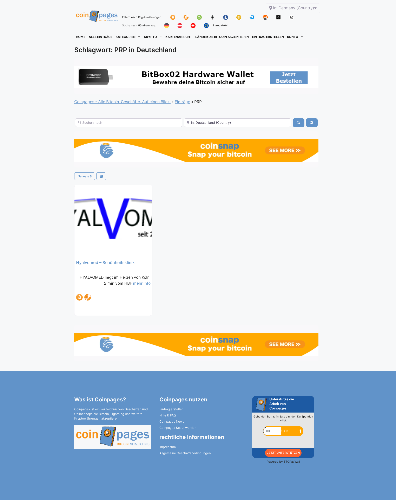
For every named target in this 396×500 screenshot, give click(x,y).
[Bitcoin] (79, 297)
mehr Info (142, 283)
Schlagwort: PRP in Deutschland (125, 50)
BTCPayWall (292, 461)
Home (80, 37)
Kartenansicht (178, 37)
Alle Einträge (100, 37)
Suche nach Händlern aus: (139, 25)
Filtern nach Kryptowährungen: (142, 17)
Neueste (84, 176)
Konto (292, 37)
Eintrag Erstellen (268, 37)
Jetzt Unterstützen (283, 452)
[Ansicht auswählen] (101, 176)
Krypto (150, 37)
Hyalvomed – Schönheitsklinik (105, 262)
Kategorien (126, 37)
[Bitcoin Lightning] (87, 297)
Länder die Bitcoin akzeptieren (222, 37)
